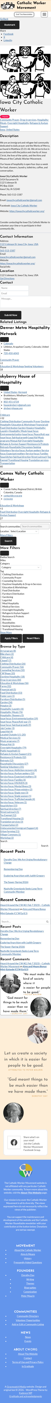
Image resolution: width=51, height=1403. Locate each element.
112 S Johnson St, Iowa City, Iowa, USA (19, 244)
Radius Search (7, 557)
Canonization (30, 1291)
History (28, 1258)
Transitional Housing (18, 460)
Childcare (5, 414)
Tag (2, 571)
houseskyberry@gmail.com (17, 405)
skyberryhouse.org (13, 408)
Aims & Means (28, 1254)
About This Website (28, 1353)
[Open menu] (44, 14)
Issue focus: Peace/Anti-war (36, 434)
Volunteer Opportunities (28, 1320)
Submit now (10, 315)
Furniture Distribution (13, 593)
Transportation (7, 463)
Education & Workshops (12, 366)
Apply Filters (11, 638)
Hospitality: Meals (18, 431)
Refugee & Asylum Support (13, 444)
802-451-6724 (11, 401)
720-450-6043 (11, 353)
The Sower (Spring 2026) (16, 882)
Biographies (30, 1287)
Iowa (2, 129)
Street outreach (39, 456)
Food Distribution (9, 427)
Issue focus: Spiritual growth (14, 437)
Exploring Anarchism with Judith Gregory (24, 875)
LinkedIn (8, 40)
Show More (6, 632)
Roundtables (8, 622)
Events (27, 1341)
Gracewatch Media (16, 1386)
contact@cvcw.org (13, 495)
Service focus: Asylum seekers (26, 450)
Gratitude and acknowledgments (25, 1396)
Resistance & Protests (38, 444)
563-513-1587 (7, 250)
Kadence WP (25, 1393)
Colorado (8, 343)
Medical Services (10, 606)
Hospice (30, 427)
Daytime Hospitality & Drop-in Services (21, 584)
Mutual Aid (15, 440)
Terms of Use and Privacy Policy (28, 1362)
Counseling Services (12, 580)
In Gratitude (28, 1366)
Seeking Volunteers (34, 366)
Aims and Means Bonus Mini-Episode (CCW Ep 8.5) (23, 968)
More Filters (6, 535)
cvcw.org (8, 498)
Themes (30, 1283)
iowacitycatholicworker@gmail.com (24, 200)
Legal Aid (33, 437)
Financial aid (42, 424)
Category (5, 563)
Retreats (4, 447)
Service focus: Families (37, 453)
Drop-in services (28, 119)
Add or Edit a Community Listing (28, 1324)
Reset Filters (33, 638)
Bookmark (9, 24)
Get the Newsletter (24, 14)
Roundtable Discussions (21, 447)
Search (8, 541)
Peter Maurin (28, 1295)
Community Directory (28, 1316)
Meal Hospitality (10, 603)
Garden (22, 427)
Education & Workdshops (14, 587)
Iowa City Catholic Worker (24, 205)
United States (12, 129)
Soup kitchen (6, 456)
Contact (28, 1358)
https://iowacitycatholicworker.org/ (26, 211)
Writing (30, 1279)
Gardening (7, 597)
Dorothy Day (27, 1275)
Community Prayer (9, 119)
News (28, 1337)
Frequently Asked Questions (28, 1262)
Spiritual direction (22, 456)
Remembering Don (13, 869)
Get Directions (7, 278)
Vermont (22, 392)
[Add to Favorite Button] (4, 339)
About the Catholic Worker (27, 1250)
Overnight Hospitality (18, 123)
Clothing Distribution (10, 421)
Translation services (39, 460)
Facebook (8, 34)
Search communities (10, 526)
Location (4, 531)
